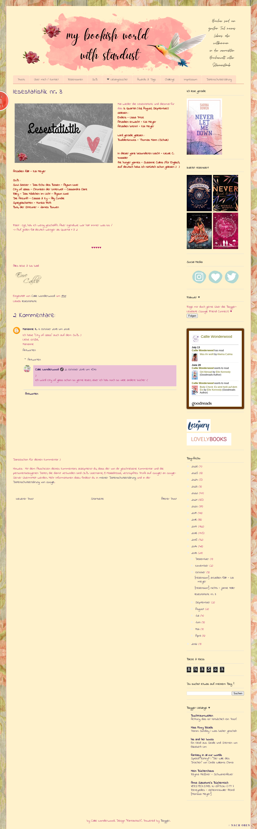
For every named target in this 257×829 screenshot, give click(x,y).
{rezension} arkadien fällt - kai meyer (214, 579)
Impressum (190, 79)
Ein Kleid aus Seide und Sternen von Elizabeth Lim (214, 745)
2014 (195, 546)
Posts (21, 79)
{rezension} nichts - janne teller (215, 588)
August (200, 609)
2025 (195, 473)
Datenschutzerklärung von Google (33, 482)
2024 (195, 479)
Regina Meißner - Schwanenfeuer (212, 774)
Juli (197, 615)
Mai (198, 629)
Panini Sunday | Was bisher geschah (214, 731)
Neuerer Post (25, 498)
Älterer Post (169, 498)
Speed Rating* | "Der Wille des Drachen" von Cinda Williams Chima (212, 760)
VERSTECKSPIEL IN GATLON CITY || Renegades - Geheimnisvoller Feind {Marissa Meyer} (213, 790)
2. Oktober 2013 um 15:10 (80, 369)
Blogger (165, 820)
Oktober (200, 572)
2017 (195, 526)
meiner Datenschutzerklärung (117, 477)
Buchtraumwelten (202, 715)
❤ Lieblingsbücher (117, 79)
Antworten (29, 350)
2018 (195, 519)
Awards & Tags (146, 79)
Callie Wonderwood (47, 369)
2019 (195, 513)
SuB (95, 79)
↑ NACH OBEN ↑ (240, 825)
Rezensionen (75, 79)
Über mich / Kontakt (46, 79)
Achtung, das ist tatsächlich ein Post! (214, 719)
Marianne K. (30, 329)
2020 (195, 506)
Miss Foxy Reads (202, 727)
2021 (195, 499)
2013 (195, 553)
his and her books (202, 739)
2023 (195, 486)
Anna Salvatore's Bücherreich (209, 782)
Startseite (97, 498)
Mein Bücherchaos (202, 771)
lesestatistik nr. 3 (205, 594)
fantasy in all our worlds (206, 755)
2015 (195, 539)
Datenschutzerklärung (219, 79)
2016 (195, 533)
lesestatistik (29, 301)
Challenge (170, 79)
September (203, 602)
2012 (195, 644)
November (202, 565)
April (198, 635)
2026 (195, 466)
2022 (195, 493)
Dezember (202, 559)
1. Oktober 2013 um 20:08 (53, 329)
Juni (198, 622)
